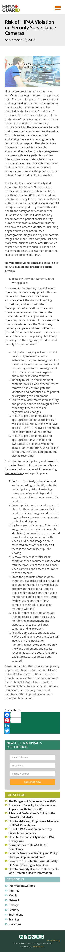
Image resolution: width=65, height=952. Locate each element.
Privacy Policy (53, 940)
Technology (16, 914)
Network (14, 900)
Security (14, 910)
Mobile (13, 895)
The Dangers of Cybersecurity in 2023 (32, 801)
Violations (15, 924)
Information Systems (22, 886)
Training (14, 919)
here (55, 239)
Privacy (13, 905)
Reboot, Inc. (38, 946)
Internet (14, 890)
